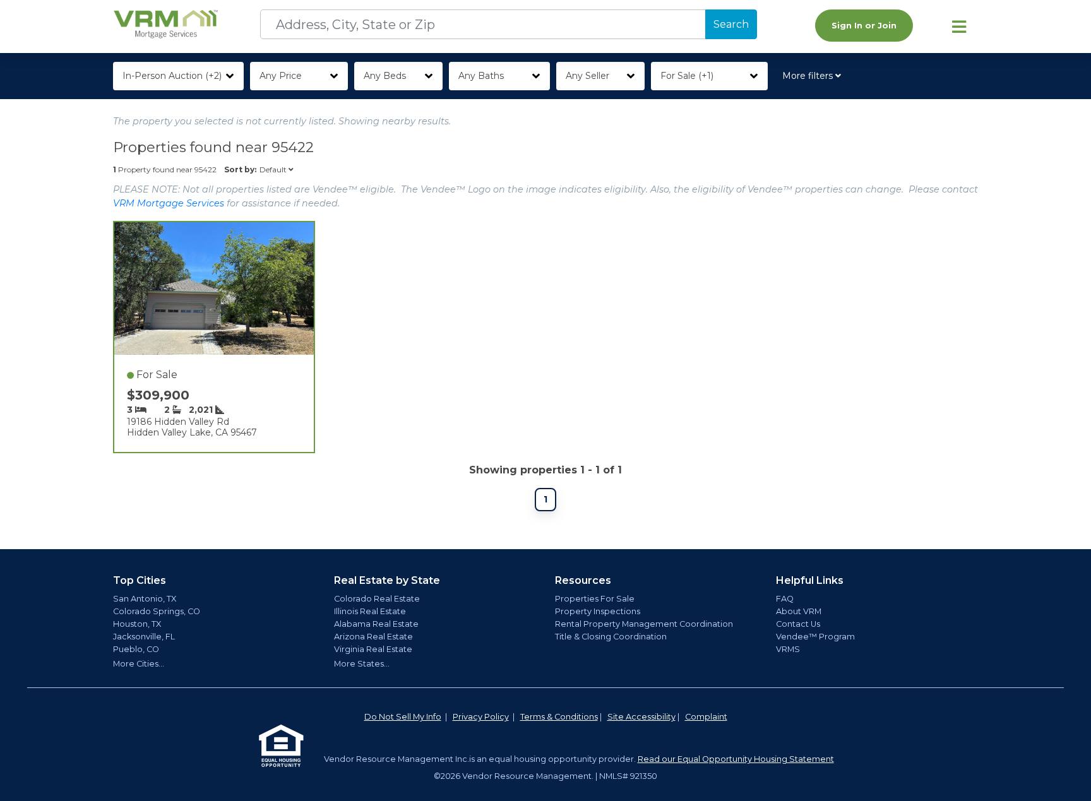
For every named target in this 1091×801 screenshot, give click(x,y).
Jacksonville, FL (144, 636)
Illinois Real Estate (370, 611)
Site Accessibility (641, 716)
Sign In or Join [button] (864, 25)
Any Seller (587, 75)
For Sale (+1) (686, 75)
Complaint (706, 716)
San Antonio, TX (144, 598)
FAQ (785, 598)
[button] (814, 76)
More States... (362, 663)
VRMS (788, 649)
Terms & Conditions (559, 716)
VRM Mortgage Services (168, 203)
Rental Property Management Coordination (644, 624)
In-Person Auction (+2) (172, 75)
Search (731, 24)
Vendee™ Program (815, 636)
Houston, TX (137, 624)
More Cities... (138, 663)
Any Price (280, 75)
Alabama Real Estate (376, 624)
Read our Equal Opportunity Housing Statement (736, 759)
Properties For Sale (595, 598)
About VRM (798, 611)
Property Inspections (597, 611)
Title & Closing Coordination (611, 636)
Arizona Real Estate (373, 636)
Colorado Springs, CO (156, 611)
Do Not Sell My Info (402, 716)
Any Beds (385, 75)
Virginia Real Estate (373, 649)
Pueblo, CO (136, 649)
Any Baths (481, 75)
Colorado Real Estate (377, 598)
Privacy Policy (481, 716)
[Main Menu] (959, 26)
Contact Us (798, 624)
